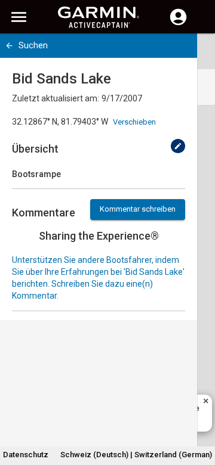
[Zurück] (9, 45)
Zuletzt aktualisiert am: (55, 98)
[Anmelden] (178, 24)
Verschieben (134, 121)
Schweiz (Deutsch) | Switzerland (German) (136, 454)
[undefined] (178, 146)
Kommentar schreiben (138, 208)
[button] (200, 411)
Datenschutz (25, 454)
